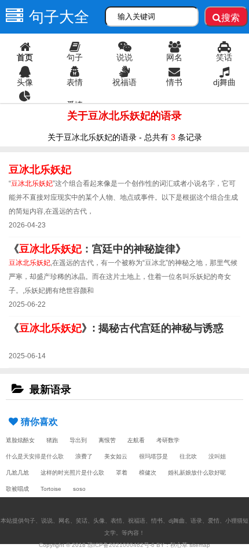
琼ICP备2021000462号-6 (121, 545)
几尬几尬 (17, 472)
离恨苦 (107, 440)
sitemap (199, 545)
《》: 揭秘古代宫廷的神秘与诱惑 (116, 328)
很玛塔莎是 (153, 456)
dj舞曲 (224, 82)
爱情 (75, 104)
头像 (25, 82)
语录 (25, 107)
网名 (174, 57)
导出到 (78, 440)
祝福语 (124, 82)
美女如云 (115, 456)
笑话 (224, 57)
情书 (174, 82)
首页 (25, 57)
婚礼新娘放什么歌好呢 (197, 472)
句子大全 (59, 16)
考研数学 (168, 440)
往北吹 (188, 456)
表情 (75, 82)
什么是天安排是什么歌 (35, 456)
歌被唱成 (17, 489)
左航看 (136, 440)
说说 (124, 57)
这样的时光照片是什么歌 (72, 472)
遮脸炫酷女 (20, 440)
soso (79, 489)
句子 (75, 57)
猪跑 (52, 440)
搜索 (230, 18)
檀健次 (147, 472)
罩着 (121, 472)
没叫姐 (217, 456)
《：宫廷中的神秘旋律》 (97, 249)
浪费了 (84, 456)
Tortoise (51, 489)
